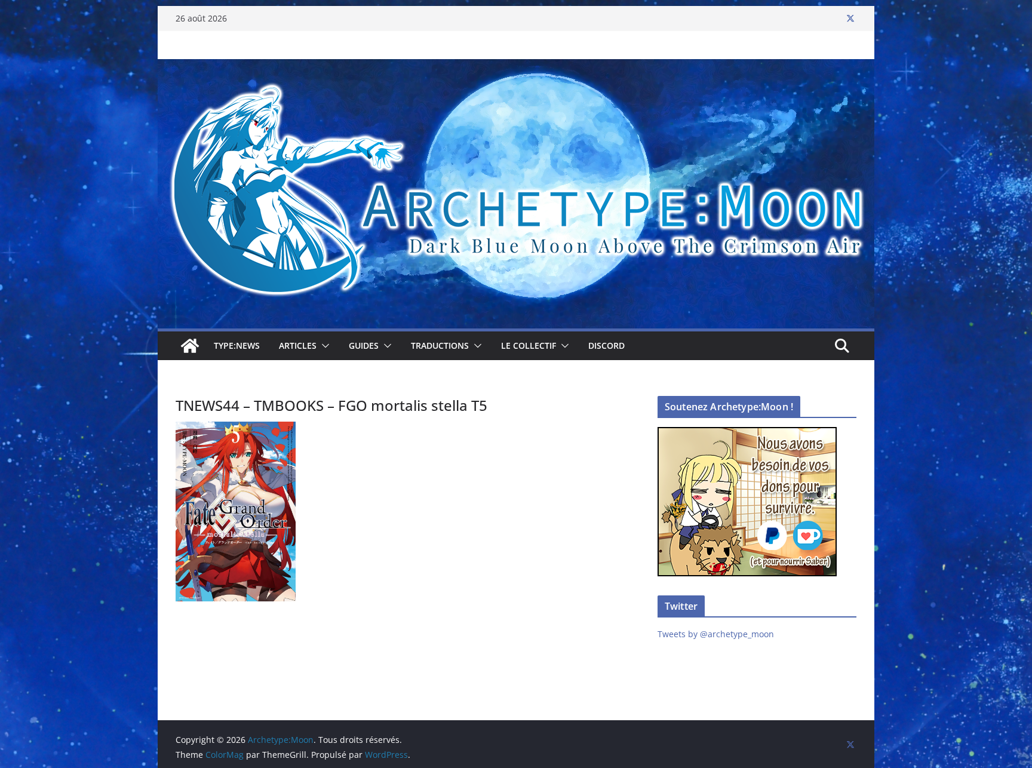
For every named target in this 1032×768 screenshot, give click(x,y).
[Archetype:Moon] (516, 67)
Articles (298, 345)
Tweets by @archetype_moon (716, 634)
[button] (323, 345)
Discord (606, 345)
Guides (364, 345)
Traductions (440, 345)
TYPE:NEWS (237, 345)
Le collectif (528, 345)
